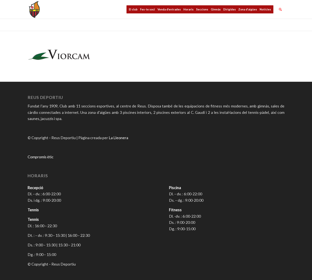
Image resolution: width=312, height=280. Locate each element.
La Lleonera (118, 137)
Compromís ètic (40, 156)
